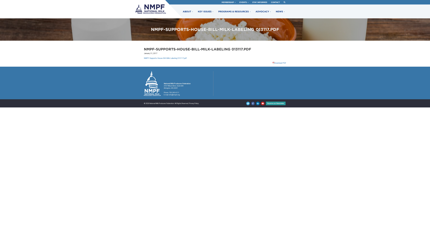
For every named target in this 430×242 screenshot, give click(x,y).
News (280, 11)
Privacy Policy (194, 103)
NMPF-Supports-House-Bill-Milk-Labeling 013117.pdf (165, 58)
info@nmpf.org (174, 95)
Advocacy (263, 11)
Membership (228, 2)
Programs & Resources (233, 11)
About (187, 11)
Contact (275, 2)
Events (243, 2)
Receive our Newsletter (275, 103)
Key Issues (205, 11)
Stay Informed (259, 2)
